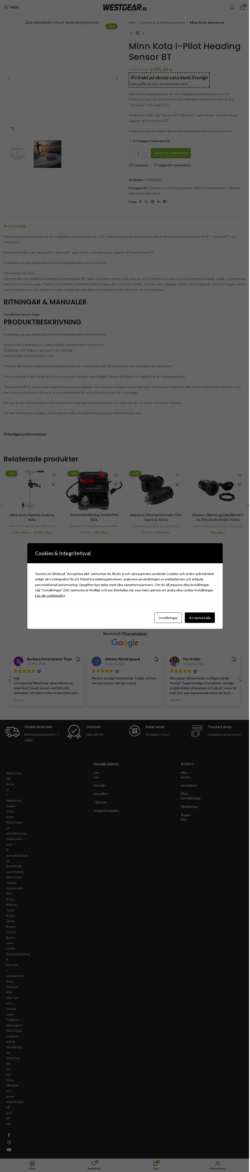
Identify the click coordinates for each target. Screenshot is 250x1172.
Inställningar (166, 618)
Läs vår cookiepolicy (48, 595)
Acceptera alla (198, 618)
